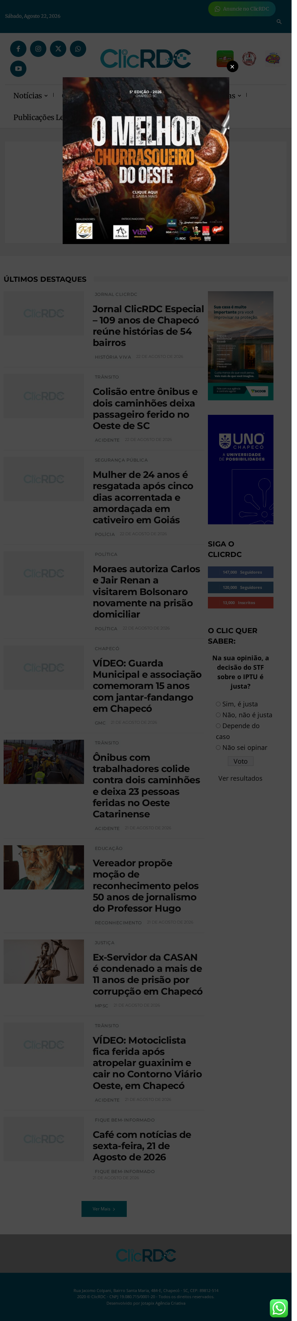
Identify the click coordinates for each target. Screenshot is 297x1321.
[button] (232, 66)
